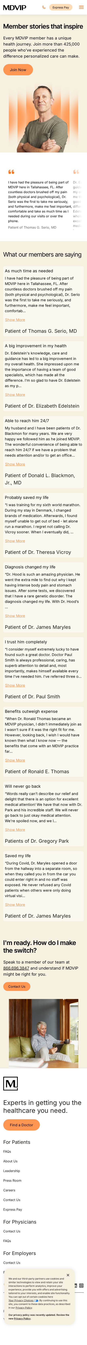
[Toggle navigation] (81, 7)
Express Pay (61, 7)
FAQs (7, 1151)
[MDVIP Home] (14, 7)
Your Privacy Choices (21, 1300)
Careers (9, 1190)
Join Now (18, 70)
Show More (15, 320)
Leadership (11, 1171)
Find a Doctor (21, 1125)
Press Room (12, 1180)
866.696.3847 (16, 968)
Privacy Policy (24, 1307)
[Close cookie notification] (68, 1275)
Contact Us (16, 986)
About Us (10, 1161)
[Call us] (44, 7)
